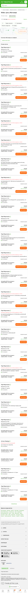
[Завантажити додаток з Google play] (5, 553)
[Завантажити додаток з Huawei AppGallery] (5, 556)
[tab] (12, 16)
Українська (4, 568)
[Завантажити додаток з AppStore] (14, 553)
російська (12, 568)
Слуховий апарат (21, 9)
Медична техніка (13, 9)
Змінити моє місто (6, 40)
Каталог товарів (5, 9)
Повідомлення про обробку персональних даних (10, 574)
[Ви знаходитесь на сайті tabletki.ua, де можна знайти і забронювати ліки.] (7, 2)
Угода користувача (4, 571)
